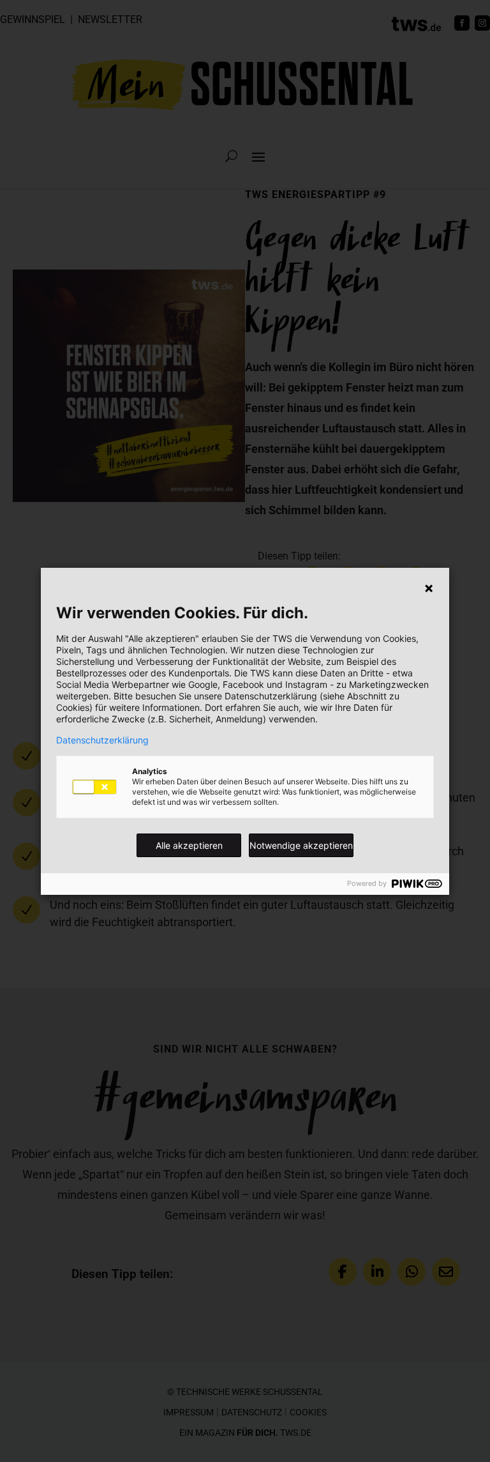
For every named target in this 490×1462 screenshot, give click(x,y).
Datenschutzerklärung (102, 740)
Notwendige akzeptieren (301, 845)
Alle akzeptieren (189, 845)
